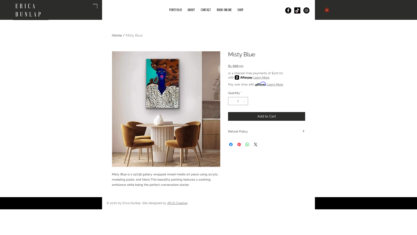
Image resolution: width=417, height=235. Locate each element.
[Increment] (244, 101)
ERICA (27, 6)
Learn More (261, 77)
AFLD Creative (177, 203)
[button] (326, 9)
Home (117, 35)
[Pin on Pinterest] (239, 144)
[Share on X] (255, 144)
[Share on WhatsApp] (247, 144)
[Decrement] (231, 101)
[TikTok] (297, 10)
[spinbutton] (238, 101)
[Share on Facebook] (230, 144)
